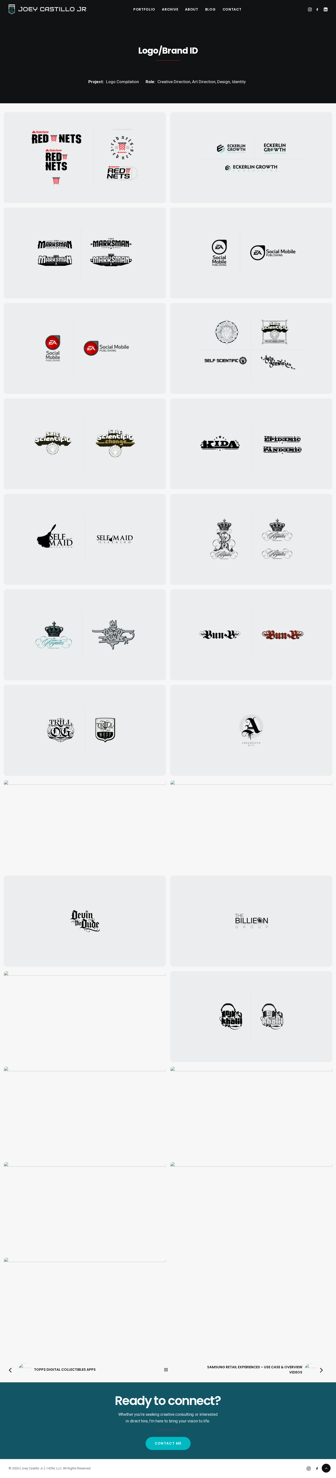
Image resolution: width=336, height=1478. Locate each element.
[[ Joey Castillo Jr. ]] (48, 9)
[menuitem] (144, 9)
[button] (310, 9)
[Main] (168, 1370)
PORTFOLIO (144, 9)
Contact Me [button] (168, 1443)
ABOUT (191, 9)
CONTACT (232, 9)
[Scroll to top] (326, 1467)
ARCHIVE (170, 9)
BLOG (210, 9)
